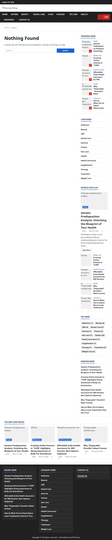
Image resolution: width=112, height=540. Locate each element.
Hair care (85, 151)
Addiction (85, 125)
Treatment (9, 20)
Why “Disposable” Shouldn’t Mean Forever (87, 89)
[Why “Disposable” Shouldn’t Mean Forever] (95, 434)
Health (84, 14)
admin (84, 231)
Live (106, 17)
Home (5, 14)
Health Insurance (99, 69)
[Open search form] (95, 17)
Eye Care (74, 14)
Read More (87, 250)
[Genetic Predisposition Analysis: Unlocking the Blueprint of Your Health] (94, 201)
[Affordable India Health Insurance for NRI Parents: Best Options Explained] (69, 434)
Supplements (86, 165)
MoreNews (64, 537)
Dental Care (39, 14)
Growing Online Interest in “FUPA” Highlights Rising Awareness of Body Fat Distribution (87, 61)
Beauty (24, 14)
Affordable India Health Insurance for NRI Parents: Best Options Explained (87, 75)
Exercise (61, 14)
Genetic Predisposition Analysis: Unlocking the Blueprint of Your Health (87, 46)
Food (50, 14)
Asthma (14, 14)
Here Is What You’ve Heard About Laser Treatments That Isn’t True (87, 103)
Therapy (84, 169)
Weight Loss (97, 55)
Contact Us (24, 20)
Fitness (84, 147)
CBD (82, 134)
